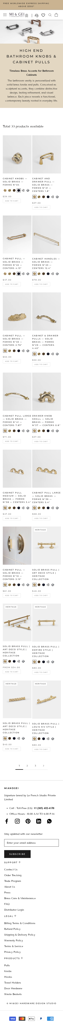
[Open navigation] (5, 14)
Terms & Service (13, 946)
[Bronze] (14, 190)
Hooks (8, 976)
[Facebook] (6, 821)
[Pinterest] (28, 821)
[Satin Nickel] (23, 190)
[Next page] (44, 766)
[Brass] (5, 190)
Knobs (8, 971)
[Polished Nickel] (27, 190)
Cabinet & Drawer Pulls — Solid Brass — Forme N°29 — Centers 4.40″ (45, 342)
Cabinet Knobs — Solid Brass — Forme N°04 (15, 181)
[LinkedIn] (38, 821)
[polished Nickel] (57, 196)
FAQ (7, 904)
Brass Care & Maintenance (20, 898)
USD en (14, 1023)
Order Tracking (12, 875)
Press (7, 892)
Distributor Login (14, 909)
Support (37, 15)
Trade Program (28, 15)
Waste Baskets (13, 994)
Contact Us (11, 869)
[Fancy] (49, 821)
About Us (9, 886)
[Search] (50, 14)
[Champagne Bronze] (9, 190)
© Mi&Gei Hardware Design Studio (31, 1003)
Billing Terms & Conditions (19, 923)
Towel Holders (12, 982)
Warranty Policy (13, 940)
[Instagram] (17, 821)
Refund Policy (12, 929)
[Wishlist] (43, 15)
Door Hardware (13, 988)
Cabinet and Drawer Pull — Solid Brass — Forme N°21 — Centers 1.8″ (43, 184)
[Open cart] (56, 15)
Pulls (7, 965)
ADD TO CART (12, 201)
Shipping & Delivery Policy (19, 934)
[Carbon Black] (18, 190)
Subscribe (17, 854)
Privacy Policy (12, 952)
